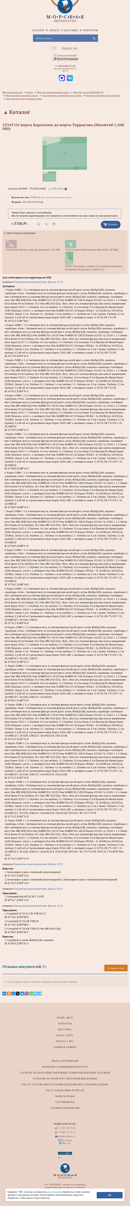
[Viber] (26, 993)
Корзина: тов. (70, 48)
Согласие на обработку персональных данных (65, 1078)
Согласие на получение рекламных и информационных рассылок (65, 1072)
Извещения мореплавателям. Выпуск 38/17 (38, 888)
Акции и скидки (65, 1047)
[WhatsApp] (31, 993)
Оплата (54, 30)
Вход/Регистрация (67, 58)
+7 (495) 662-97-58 (65, 66)
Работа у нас (65, 1041)
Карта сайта (65, 1035)
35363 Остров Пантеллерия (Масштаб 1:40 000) (91, 249)
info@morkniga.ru (66, 1136)
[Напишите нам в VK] (70, 78)
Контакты (90, 30)
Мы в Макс (66, 1140)
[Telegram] (40, 993)
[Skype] (35, 993)
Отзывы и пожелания (65, 1108)
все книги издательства (56, 197)
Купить (113, 224)
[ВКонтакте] (4, 993)
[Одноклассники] (9, 993)
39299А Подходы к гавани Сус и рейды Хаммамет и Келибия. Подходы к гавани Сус (94, 268)
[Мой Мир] (13, 993)
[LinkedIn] (22, 993)
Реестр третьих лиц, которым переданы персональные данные (65, 1084)
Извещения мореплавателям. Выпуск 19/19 (38, 864)
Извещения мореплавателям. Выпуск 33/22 (38, 281)
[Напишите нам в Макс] (62, 78)
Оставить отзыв (116, 968)
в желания (39, 188)
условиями (56, 1191)
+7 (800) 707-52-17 (66, 1132)
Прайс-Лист (65, 1017)
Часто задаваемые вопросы (65, 1090)
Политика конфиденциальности (65, 1066)
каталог (38, 30)
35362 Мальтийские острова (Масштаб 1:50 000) (33, 249)
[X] (18, 993)
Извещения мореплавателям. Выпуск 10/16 (38, 905)
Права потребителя (65, 1061)
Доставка (71, 30)
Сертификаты (64, 1102)
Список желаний (66, 55)
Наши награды (65, 1096)
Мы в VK (66, 1143)
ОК (109, 1195)
